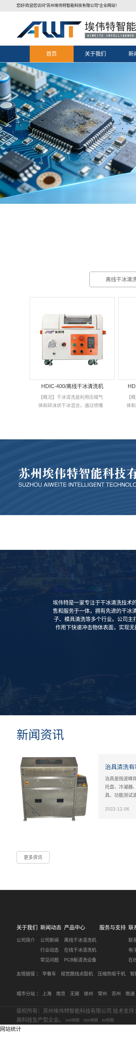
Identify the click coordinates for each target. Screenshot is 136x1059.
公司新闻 (49, 940)
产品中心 (74, 927)
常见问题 (49, 959)
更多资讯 (33, 857)
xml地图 (72, 1020)
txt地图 (108, 1020)
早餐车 (49, 973)
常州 (102, 993)
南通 (130, 993)
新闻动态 (50, 927)
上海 (46, 993)
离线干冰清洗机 (80, 940)
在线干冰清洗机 (80, 949)
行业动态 (49, 949)
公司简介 (26, 940)
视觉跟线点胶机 (77, 973)
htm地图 (91, 1020)
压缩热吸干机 (111, 973)
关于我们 (95, 54)
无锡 (74, 993)
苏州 (116, 993)
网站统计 (10, 1029)
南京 (60, 993)
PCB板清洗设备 (80, 959)
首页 (51, 54)
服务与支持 (112, 927)
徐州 (88, 993)
